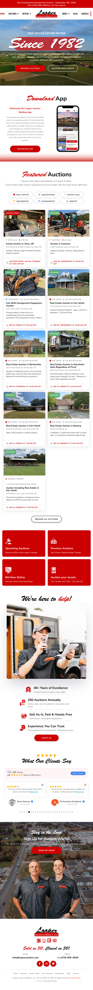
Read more (34, 792)
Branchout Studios (50, 981)
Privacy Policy (75, 978)
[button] (20, 812)
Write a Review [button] (78, 773)
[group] (25, 796)
